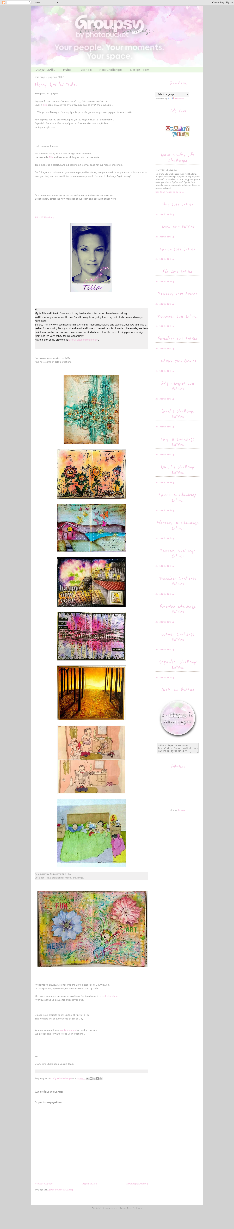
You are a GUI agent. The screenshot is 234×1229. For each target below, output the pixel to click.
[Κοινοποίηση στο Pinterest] (100, 1078)
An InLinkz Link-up (165, 214)
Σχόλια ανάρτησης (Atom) (60, 1190)
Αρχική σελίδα (45, 70)
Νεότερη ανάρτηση (44, 1184)
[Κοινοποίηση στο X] (94, 1078)
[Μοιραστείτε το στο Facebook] (97, 1078)
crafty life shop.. (110, 996)
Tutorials (85, 70)
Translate (179, 99)
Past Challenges (110, 70)
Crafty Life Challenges (117, 31)
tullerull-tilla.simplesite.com (83, 339)
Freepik (139, 1208)
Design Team (139, 70)
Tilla (45, 104)
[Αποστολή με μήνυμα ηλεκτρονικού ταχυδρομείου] (87, 1078)
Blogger (181, 810)
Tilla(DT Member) (44, 217)
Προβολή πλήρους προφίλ (170, 192)
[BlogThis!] (91, 1078)
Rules (67, 70)
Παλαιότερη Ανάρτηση (137, 1184)
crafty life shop (68, 1030)
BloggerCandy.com (110, 1208)
